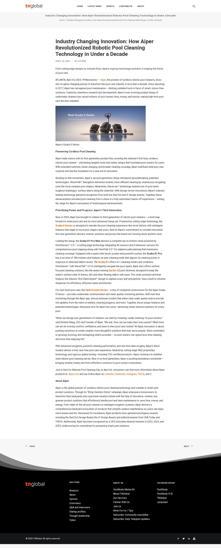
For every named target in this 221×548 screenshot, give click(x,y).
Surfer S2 (114, 270)
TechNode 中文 (165, 493)
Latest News (94, 6)
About (140, 6)
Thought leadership (79, 515)
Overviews (75, 503)
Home (80, 6)
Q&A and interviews (79, 507)
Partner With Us (121, 502)
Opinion (73, 499)
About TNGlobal (121, 493)
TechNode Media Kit (124, 489)
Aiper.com (74, 374)
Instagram (131, 374)
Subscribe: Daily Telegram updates (131, 519)
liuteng (82, 61)
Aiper (103, 79)
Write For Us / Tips (123, 510)
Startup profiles (77, 511)
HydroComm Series (96, 290)
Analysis (73, 490)
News (72, 494)
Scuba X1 (103, 262)
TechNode (162, 489)
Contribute (125, 6)
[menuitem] (80, 6)
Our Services (120, 498)
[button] (194, 6)
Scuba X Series (64, 225)
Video (72, 520)
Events (110, 6)
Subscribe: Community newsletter (131, 514)
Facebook (120, 374)
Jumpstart (162, 502)
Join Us (117, 506)
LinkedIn (109, 374)
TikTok (141, 374)
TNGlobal (162, 498)
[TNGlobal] (34, 6)
